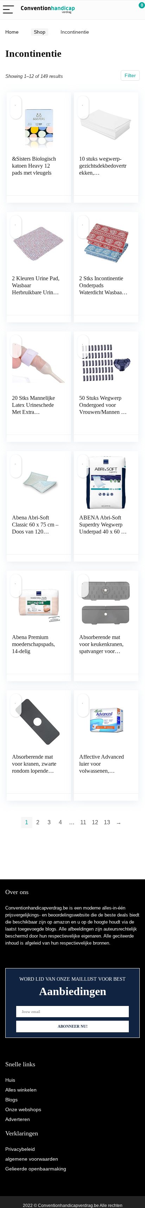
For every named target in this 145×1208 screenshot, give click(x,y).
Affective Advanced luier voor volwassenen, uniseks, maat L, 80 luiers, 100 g (101, 771)
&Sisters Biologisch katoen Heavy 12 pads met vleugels (34, 166)
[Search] (108, 10)
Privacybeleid (20, 1149)
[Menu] (8, 10)
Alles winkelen (21, 1090)
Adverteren (17, 1119)
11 (83, 822)
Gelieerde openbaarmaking (35, 1169)
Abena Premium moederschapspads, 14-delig (33, 644)
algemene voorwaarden (31, 1159)
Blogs (11, 1099)
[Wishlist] (123, 10)
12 (95, 822)
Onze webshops (23, 1109)
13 (107, 822)
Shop (39, 32)
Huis (10, 1080)
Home (12, 32)
